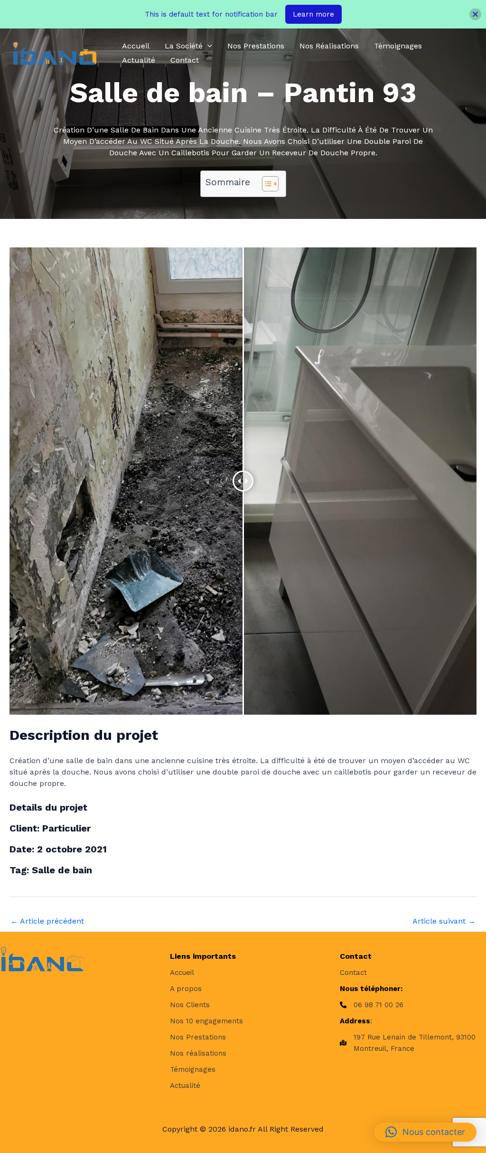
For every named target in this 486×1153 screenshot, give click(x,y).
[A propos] (186, 988)
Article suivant (444, 921)
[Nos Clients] (190, 1005)
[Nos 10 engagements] (206, 1021)
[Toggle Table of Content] (265, 184)
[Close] (475, 14)
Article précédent (47, 921)
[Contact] (353, 972)
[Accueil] (182, 972)
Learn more (313, 14)
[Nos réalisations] (198, 1053)
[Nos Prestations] (198, 1037)
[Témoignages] (192, 1069)
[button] (207, 46)
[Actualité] (185, 1085)
